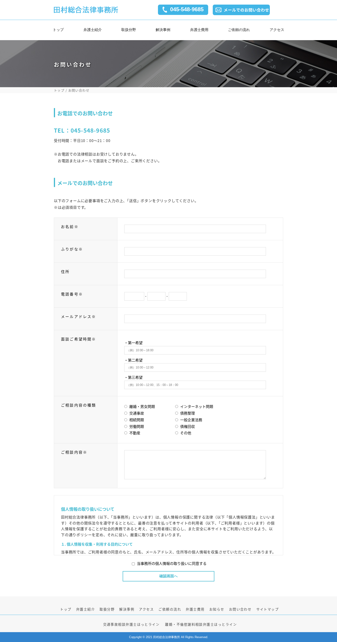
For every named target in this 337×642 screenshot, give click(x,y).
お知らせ (216, 609)
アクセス (277, 31)
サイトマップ (267, 609)
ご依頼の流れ (239, 31)
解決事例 (163, 31)
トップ (58, 31)
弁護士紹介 (92, 31)
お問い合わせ (240, 609)
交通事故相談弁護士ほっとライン (131, 624)
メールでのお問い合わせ (246, 10)
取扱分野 (128, 31)
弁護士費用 (199, 31)
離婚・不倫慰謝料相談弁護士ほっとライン (201, 624)
